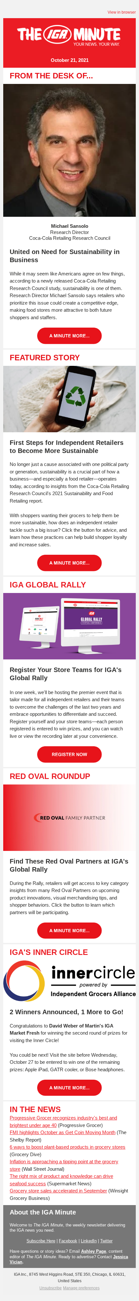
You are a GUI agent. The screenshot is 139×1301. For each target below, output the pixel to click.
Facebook (68, 1240)
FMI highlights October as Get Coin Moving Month (62, 1132)
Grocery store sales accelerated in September (58, 1190)
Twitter (106, 1240)
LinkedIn (89, 1240)
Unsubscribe (50, 1288)
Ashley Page (93, 1251)
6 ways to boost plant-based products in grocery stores (67, 1147)
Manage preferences (81, 1288)
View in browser (122, 12)
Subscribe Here (41, 1240)
